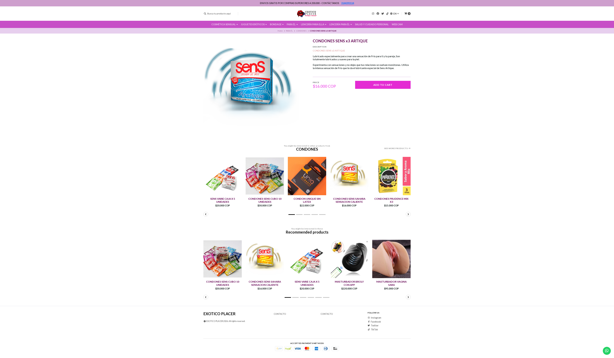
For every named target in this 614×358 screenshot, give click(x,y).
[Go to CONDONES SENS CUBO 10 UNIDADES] (265, 176)
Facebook (376, 322)
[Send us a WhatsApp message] (607, 351)
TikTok (374, 329)
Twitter (375, 325)
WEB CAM (397, 24)
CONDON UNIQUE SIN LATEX (307, 200)
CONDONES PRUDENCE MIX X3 (391, 200)
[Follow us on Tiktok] (387, 13)
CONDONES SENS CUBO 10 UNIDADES (264, 200)
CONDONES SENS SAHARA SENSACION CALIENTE (349, 200)
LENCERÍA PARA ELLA (313, 24)
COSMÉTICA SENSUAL (223, 24)
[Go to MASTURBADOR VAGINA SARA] (391, 259)
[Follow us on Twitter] (382, 13)
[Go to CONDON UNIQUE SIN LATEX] (307, 176)
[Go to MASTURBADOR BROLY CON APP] (349, 259)
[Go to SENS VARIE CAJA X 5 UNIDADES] (222, 176)
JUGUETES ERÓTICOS (253, 24)
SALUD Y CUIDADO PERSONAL (372, 24)
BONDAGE (276, 24)
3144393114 (347, 3)
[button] (291, 214)
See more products (396, 148)
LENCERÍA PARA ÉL (339, 24)
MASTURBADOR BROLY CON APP (349, 283)
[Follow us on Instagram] (373, 13)
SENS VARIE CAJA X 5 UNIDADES (222, 200)
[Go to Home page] (307, 14)
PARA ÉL (291, 24)
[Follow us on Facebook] (377, 13)
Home (280, 31)
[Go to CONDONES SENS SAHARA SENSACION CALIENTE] (349, 176)
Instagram (376, 318)
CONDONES (301, 31)
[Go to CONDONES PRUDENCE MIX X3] (391, 176)
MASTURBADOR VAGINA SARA (391, 283)
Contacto (280, 314)
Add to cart (382, 84)
